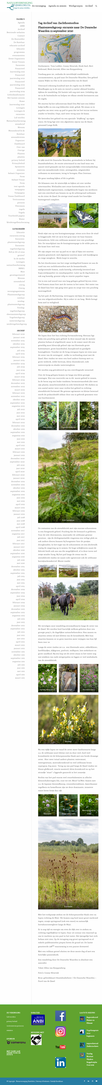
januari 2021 (19, 455)
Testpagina (19, 193)
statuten (21, 170)
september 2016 (17, 553)
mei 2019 (21, 501)
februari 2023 (18, 393)
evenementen (18, 55)
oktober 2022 (19, 399)
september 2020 (17, 462)
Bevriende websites (16, 32)
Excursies (20, 65)
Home (22, 101)
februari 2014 (19, 602)
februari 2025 (18, 357)
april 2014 (20, 599)
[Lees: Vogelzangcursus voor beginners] (82, 1032)
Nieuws (21, 127)
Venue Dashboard (16, 196)
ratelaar (21, 298)
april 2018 (20, 527)
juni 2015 (21, 579)
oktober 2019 (19, 488)
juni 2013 (21, 622)
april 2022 (20, 419)
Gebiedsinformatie (16, 95)
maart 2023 (20, 390)
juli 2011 (21, 665)
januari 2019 (19, 514)
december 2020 (18, 458)
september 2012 (17, 628)
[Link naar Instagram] (92, 1081)
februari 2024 (18, 380)
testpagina (20, 189)
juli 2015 (21, 576)
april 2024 (20, 373)
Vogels (22, 212)
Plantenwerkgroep (16, 294)
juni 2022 (21, 412)
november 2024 (18, 363)
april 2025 (20, 353)
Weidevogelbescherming (18, 222)
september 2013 (17, 612)
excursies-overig (17, 236)
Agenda (21, 22)
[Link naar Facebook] (84, 1081)
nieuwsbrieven (18, 137)
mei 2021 (21, 442)
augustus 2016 (18, 557)
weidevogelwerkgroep (17, 324)
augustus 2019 (18, 494)
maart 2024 (19, 377)
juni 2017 (21, 540)
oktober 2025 (19, 344)
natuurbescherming (16, 265)
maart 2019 (20, 507)
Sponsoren (20, 166)
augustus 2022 (18, 406)
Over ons (21, 147)
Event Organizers (17, 58)
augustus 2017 (18, 534)
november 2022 (18, 396)
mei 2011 (21, 671)
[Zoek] (96, 6)
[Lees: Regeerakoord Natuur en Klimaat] (82, 1019)
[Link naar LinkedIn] (88, 1081)
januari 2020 (19, 478)
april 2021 (20, 445)
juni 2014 (21, 596)
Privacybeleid (18, 163)
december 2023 (18, 383)
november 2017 (18, 530)
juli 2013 (21, 619)
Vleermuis (20, 206)
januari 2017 (19, 547)
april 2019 (20, 504)
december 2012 (18, 625)
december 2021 (18, 426)
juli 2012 (21, 632)
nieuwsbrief (19, 281)
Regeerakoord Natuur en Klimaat (92, 1020)
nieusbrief (20, 124)
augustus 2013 (18, 615)
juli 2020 (21, 465)
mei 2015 (21, 583)
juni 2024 (21, 370)
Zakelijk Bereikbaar (56, 1081)
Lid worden (19, 117)
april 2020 (20, 471)
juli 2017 (21, 537)
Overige (21, 150)
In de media (19, 258)
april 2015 (20, 586)
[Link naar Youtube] (96, 1081)
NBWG (22, 268)
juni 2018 (21, 521)
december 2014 (18, 589)
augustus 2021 (18, 435)
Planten (21, 153)
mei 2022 (21, 416)
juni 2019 (21, 498)
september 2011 (18, 658)
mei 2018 (21, 524)
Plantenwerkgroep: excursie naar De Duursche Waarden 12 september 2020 (67, 29)
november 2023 (18, 386)
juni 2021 (21, 439)
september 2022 (17, 403)
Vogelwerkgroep (17, 317)
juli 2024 (21, 367)
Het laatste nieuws (16, 98)
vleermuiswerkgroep (16, 314)
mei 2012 (21, 638)
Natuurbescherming (16, 121)
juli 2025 (21, 350)
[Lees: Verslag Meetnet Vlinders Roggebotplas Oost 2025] (82, 1055)
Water (22, 219)
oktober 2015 (19, 570)
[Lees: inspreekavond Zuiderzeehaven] (82, 1045)
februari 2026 (18, 334)
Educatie (21, 232)
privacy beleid (18, 160)
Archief (21, 29)
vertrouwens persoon (15, 1026)
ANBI (22, 26)
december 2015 (18, 566)
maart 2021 (20, 448)
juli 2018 (21, 517)
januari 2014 (19, 606)
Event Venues (18, 62)
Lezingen (20, 108)
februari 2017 (19, 543)
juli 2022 (21, 409)
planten (21, 157)
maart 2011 (20, 678)
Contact (21, 36)
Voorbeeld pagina (16, 216)
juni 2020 (20, 468)
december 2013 (18, 609)
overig (22, 285)
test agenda (19, 186)
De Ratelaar (19, 42)
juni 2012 (21, 635)
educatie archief (17, 45)
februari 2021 (19, 452)
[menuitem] (39, 6)
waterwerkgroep (17, 321)
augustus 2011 (18, 661)
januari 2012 (19, 648)
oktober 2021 (19, 429)
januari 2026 (19, 337)
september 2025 (17, 347)
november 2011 (18, 651)
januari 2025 (19, 360)
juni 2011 (21, 668)
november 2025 (18, 340)
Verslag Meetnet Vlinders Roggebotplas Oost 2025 (92, 1059)
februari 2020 (18, 475)
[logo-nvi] (20, 6)
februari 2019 (19, 511)
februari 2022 (18, 422)
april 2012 (20, 642)
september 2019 (17, 491)
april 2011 (20, 674)
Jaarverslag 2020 (17, 104)
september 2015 (17, 573)
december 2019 (18, 481)
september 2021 (17, 432)
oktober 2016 (19, 550)
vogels (22, 209)
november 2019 (18, 484)
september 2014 (17, 593)
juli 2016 (21, 560)
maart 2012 (20, 645)
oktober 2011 (19, 655)
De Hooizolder (18, 39)
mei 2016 (21, 563)
